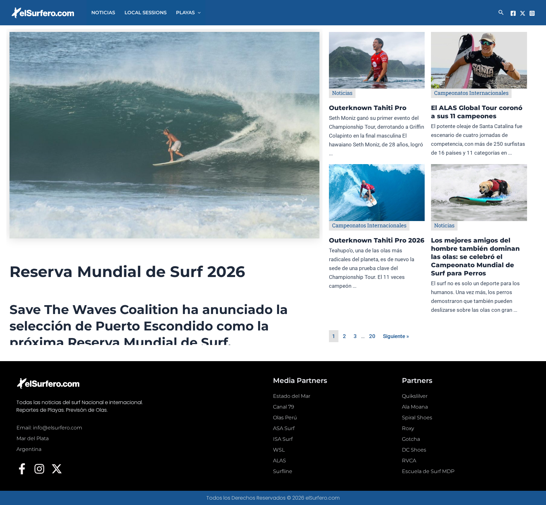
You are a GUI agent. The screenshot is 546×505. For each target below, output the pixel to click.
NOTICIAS (103, 12)
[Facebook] (513, 13)
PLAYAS (185, 12)
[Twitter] (522, 13)
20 (372, 336)
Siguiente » (396, 336)
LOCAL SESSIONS (145, 12)
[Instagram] (532, 13)
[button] (198, 12)
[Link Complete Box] (377, 98)
